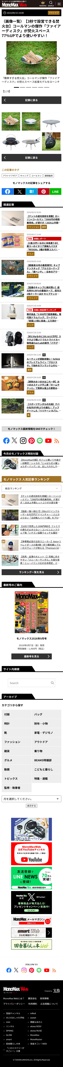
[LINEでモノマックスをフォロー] (40, 443)
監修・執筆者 (12, 788)
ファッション (34, 226)
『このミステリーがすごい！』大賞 (15, 1049)
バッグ (31, 324)
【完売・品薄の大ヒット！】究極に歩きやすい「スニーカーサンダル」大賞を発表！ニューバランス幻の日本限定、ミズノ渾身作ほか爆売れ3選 (39, 560)
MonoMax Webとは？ (14, 998)
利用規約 (32, 1003)
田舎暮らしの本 (13, 1043)
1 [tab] (16, 87)
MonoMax (34, 1034)
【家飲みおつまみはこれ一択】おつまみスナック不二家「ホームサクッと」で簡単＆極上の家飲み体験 (43, 386)
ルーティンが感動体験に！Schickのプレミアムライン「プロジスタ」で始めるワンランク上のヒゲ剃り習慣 (43, 363)
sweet (33, 1017)
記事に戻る (31, 100)
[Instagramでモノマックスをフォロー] (23, 443)
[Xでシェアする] (20, 191)
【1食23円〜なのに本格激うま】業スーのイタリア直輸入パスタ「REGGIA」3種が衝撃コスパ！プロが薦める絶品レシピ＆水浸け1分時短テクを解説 (44, 249)
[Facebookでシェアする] (8, 191)
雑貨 (44, 226)
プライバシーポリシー (14, 1003)
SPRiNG (9, 1030)
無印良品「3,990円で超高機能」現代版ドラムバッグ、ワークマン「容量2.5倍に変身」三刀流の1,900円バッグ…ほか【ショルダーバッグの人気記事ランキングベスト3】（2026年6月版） (44, 322)
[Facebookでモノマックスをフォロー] (6, 443)
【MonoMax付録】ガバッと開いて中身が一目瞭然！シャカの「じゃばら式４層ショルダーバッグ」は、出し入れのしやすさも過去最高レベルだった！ (40, 463)
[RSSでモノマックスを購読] (54, 971)
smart (9, 1039)
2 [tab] (22, 87)
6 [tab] (46, 87)
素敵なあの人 (36, 1021)
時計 (7, 723)
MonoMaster (36, 1039)
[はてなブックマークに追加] (31, 191)
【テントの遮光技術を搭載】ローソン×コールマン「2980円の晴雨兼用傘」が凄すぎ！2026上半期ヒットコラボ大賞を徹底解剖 (43, 221)
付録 (7, 714)
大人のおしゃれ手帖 (15, 1017)
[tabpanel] (31, 62)
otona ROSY (35, 1026)
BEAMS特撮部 (43, 760)
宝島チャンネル (13, 1013)
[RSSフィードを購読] (57, 443)
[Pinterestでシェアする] (43, 191)
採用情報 (44, 998)
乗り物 (38, 751)
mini (8, 1021)
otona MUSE (36, 1030)
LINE (55, 191)
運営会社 (32, 998)
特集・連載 (41, 778)
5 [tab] (40, 87)
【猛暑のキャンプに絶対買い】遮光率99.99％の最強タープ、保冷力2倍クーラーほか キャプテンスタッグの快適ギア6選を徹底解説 (44, 292)
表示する (31, 805)
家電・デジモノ (43, 733)
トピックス (11, 778)
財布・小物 (41, 723)
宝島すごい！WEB (38, 1043)
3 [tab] (28, 87)
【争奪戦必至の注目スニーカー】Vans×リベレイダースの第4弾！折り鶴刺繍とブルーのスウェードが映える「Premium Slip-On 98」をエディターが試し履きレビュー (40, 545)
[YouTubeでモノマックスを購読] (48, 443)
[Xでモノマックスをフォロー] (15, 443)
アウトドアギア (10, 175)
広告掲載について (49, 1003)
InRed (33, 1013)
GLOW (9, 1034)
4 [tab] (34, 87)
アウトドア (54, 12)
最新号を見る (31, 656)
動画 (7, 769)
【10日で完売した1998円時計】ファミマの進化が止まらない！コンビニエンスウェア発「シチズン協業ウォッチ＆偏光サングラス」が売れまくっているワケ (40, 529)
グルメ (31, 253)
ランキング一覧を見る (31, 572)
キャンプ (24, 175)
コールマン (36, 175)
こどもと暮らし (43, 769)
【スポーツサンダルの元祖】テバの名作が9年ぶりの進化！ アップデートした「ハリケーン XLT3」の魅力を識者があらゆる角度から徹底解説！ (44, 410)
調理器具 (49, 175)
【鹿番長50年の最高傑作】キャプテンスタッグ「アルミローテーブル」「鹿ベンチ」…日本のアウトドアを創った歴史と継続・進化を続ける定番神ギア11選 (43, 272)
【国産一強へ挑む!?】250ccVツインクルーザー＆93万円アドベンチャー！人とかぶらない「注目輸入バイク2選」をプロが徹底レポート (40, 514)
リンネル (10, 1026)
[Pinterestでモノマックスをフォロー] (31, 443)
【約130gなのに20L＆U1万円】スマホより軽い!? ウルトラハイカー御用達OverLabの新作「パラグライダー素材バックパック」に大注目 (44, 343)
